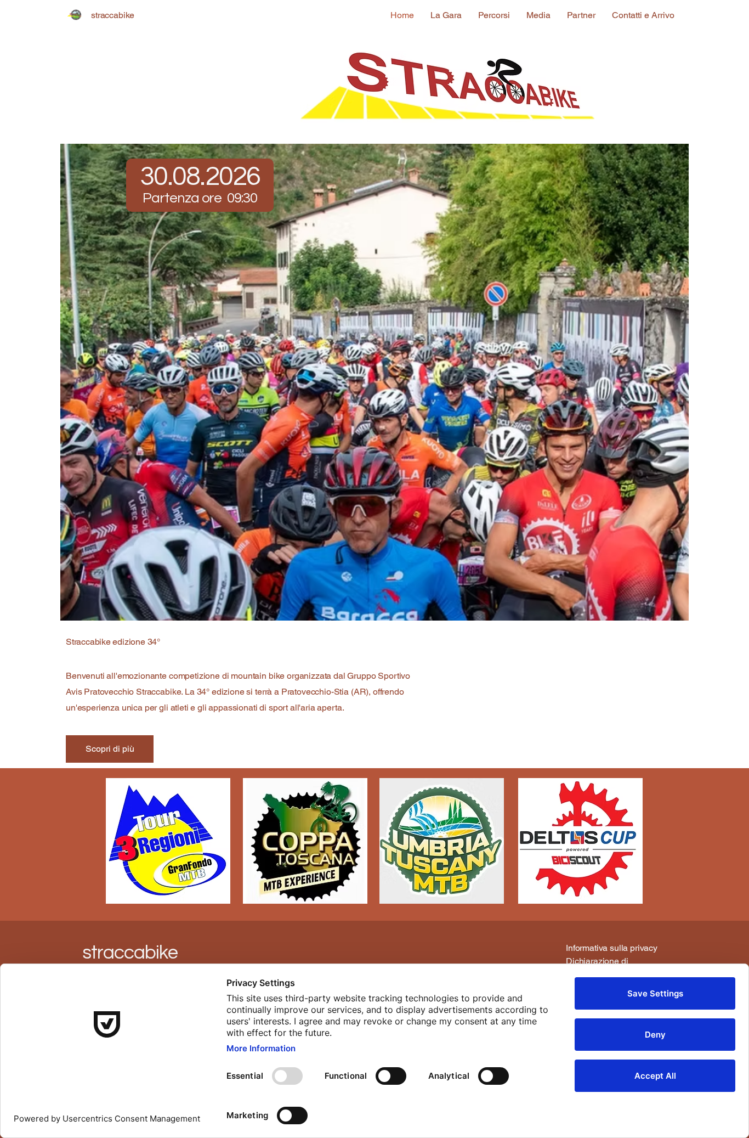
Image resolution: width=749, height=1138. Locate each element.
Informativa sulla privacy (611, 948)
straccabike (129, 952)
